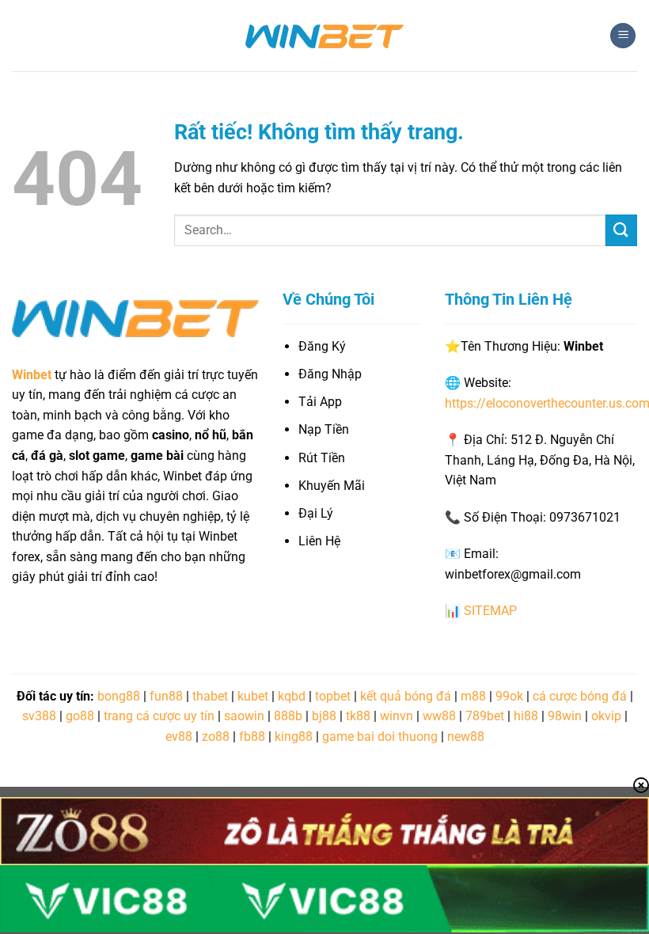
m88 (473, 696)
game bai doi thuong (380, 736)
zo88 (216, 736)
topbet (333, 696)
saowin (244, 715)
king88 (294, 736)
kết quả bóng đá (405, 696)
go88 (80, 715)
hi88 (526, 715)
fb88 (252, 736)
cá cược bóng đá (580, 696)
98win (565, 715)
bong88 (118, 696)
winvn (396, 715)
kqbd (292, 696)
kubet (252, 696)
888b (288, 715)
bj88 (324, 715)
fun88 (166, 696)
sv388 (39, 715)
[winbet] (324, 35)
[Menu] (623, 36)
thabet (210, 696)
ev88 (178, 736)
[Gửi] (621, 230)
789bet (484, 715)
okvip (606, 715)
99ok (509, 696)
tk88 (358, 715)
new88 (465, 736)
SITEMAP (490, 610)
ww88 (439, 715)
